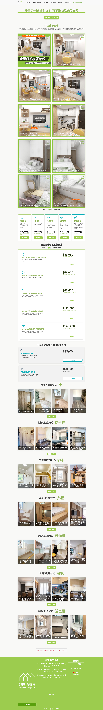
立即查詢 (24, 238)
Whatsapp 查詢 (76, 664)
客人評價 (27, 704)
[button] (28, 2)
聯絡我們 (51, 694)
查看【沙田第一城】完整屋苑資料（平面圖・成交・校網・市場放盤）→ (51, 650)
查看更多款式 (51, 416)
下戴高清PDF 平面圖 (51, 17)
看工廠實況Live (76, 668)
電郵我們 (76, 661)
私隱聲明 (76, 674)
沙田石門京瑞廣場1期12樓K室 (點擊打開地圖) (51, 664)
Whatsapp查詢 (78, 2)
